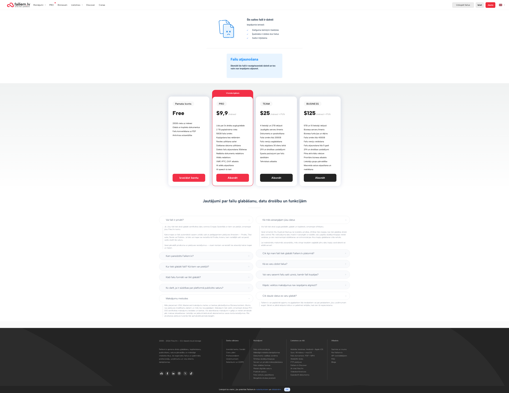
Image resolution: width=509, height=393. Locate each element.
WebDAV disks (297, 359)
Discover (90, 5)
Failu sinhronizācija (261, 349)
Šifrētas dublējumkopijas (264, 359)
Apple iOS (319, 349)
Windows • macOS (304, 352)
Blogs (333, 362)
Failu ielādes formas (262, 365)
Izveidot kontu (189, 177)
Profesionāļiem (232, 356)
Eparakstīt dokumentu (300, 375)
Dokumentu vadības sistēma (265, 356)
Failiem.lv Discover (299, 365)
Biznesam (62, 5)
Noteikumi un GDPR (235, 362)
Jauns (490, 5)
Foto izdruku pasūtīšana (263, 375)
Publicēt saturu (260, 372)
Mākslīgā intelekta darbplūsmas (266, 352)
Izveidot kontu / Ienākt (235, 349)
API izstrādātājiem (339, 356)
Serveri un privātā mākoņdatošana (267, 362)
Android (309, 349)
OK (287, 389)
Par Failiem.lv (337, 352)
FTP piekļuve (296, 362)
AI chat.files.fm (297, 368)
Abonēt (233, 177)
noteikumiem (262, 389)
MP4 (313, 356)
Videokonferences (298, 372)
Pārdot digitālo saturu (262, 368)
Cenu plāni (230, 352)
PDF (307, 356)
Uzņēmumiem (232, 359)
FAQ (333, 359)
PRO (51, 5)
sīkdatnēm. (277, 389)
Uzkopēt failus (463, 5)
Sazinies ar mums (339, 349)
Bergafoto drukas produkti (264, 378)
